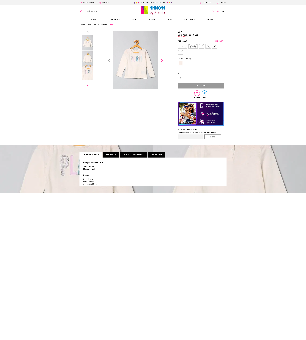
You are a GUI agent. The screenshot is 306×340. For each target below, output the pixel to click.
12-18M (183, 46)
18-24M (193, 46)
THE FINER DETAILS (90, 155)
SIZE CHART (219, 41)
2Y (202, 46)
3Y (208, 46)
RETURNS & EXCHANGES (133, 155)
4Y (215, 46)
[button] (180, 63)
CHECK (212, 137)
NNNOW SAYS (156, 155)
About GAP (111, 155)
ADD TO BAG (200, 85)
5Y (181, 52)
